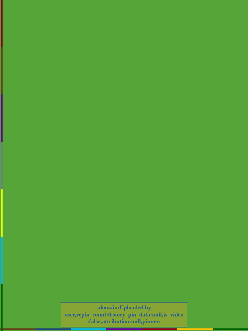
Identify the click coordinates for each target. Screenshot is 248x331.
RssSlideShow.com (181, 39)
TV (172, 74)
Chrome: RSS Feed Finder (178, 48)
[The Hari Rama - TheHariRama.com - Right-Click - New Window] (181, 182)
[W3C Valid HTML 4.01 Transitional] (145, 161)
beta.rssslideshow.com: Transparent (196, 55)
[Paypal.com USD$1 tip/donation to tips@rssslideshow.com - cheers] (181, 161)
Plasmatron (172, 69)
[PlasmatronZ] (198, 69)
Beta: (133, 55)
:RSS (143, 47)
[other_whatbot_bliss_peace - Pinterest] (145, 172)
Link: (133, 82)
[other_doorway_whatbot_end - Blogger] (145, 182)
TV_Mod (223, 69)
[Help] (148, 118)
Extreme (198, 74)
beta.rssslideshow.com (196, 63)
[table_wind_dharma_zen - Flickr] (217, 172)
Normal (223, 74)
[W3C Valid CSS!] (217, 161)
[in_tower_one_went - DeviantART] (181, 172)
